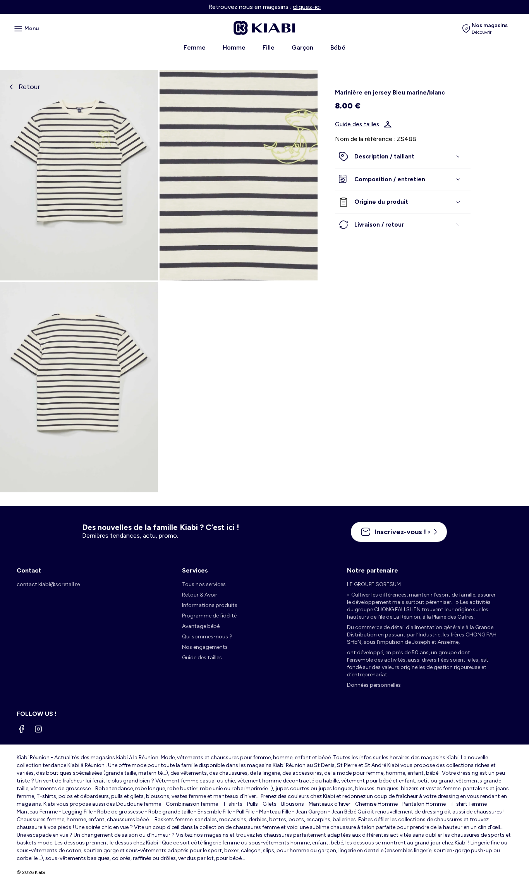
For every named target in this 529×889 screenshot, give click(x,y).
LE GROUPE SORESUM (374, 584)
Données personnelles (374, 685)
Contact (29, 570)
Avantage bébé (201, 626)
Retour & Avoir (199, 595)
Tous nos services (204, 584)
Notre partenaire (372, 570)
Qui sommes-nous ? (207, 636)
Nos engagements (205, 647)
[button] (403, 157)
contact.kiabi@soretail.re (48, 584)
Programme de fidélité (209, 615)
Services (195, 570)
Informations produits (209, 605)
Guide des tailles (357, 124)
